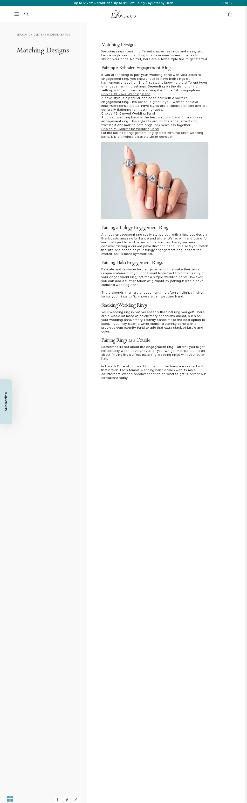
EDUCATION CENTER (30, 34)
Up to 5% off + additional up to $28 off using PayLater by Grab (123, 3)
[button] (6, 401)
